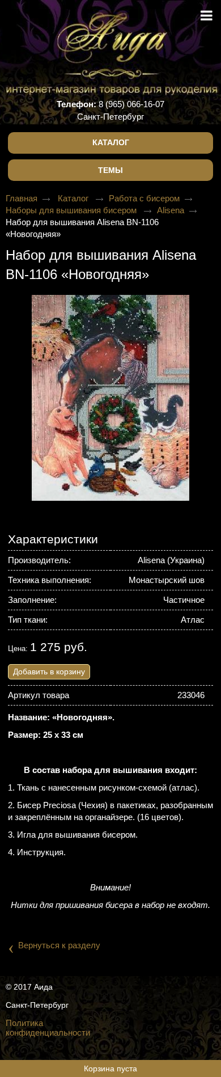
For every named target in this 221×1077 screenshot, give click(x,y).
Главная (21, 198)
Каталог (110, 142)
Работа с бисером (144, 198)
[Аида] (110, 39)
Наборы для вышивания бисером (72, 210)
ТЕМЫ (110, 170)
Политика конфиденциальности (48, 1027)
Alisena (170, 210)
